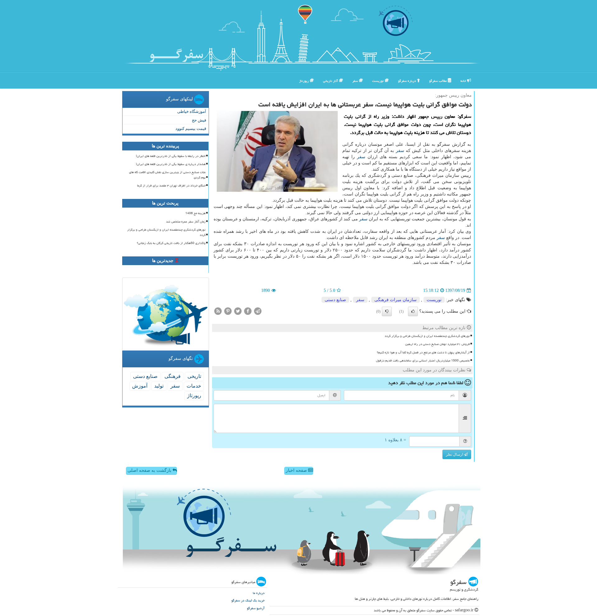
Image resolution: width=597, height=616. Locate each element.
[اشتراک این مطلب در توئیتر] (238, 311)
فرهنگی (172, 376)
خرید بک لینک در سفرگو (248, 600)
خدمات (194, 385)
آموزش (139, 385)
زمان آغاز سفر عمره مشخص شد (186, 221)
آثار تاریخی (331, 80)
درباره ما (259, 593)
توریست (378, 80)
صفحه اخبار (297, 470)
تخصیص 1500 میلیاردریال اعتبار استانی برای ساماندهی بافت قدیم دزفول (423, 360)
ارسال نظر (455, 454)
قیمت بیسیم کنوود (190, 128)
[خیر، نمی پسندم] (387, 311)
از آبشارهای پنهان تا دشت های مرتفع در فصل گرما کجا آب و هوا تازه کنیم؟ (423, 352)
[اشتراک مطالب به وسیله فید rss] (218, 311)
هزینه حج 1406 (195, 213)
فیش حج (199, 120)
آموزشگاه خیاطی (191, 111)
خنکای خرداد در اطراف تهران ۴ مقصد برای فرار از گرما (171, 185)
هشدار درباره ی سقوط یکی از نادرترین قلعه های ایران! (171, 164)
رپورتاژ (304, 80)
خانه (463, 80)
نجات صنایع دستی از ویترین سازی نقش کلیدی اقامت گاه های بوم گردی (167, 175)
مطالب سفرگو (438, 80)
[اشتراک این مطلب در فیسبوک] (247, 311)
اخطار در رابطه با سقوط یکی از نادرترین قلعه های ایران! (171, 156)
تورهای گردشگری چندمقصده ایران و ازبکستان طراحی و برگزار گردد (427, 336)
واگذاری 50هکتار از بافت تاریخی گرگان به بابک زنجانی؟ (171, 243)
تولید (159, 385)
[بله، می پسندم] (413, 311)
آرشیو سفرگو (256, 608)
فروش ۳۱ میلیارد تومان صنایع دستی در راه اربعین (437, 344)
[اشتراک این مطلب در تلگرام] (257, 311)
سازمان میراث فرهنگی (395, 299)
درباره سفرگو (407, 80)
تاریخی (194, 376)
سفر (355, 80)
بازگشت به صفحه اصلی (150, 470)
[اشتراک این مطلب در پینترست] (228, 311)
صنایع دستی (335, 299)
